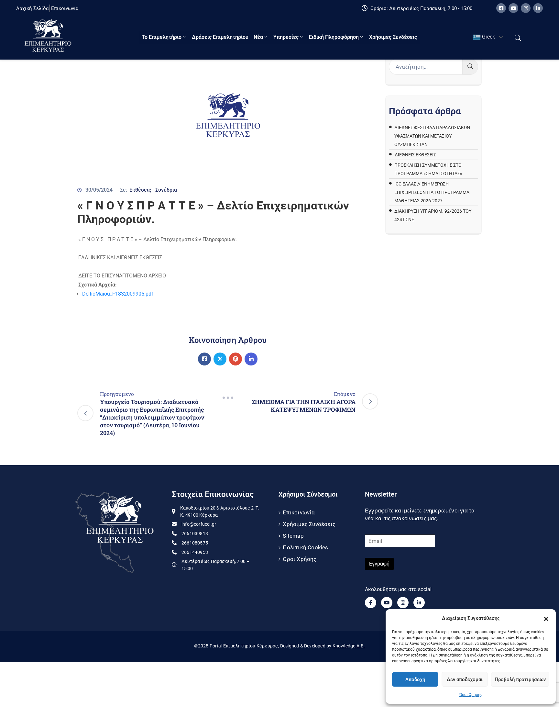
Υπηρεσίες (286, 37)
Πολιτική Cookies (305, 547)
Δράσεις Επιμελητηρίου (220, 37)
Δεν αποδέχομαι (465, 679)
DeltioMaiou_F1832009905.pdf (117, 294)
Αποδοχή (415, 679)
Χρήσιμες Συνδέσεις (393, 37)
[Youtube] (513, 8)
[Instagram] (526, 8)
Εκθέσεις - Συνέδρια (153, 190)
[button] (546, 618)
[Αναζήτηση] (470, 67)
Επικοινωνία (299, 512)
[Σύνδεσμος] (204, 359)
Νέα (258, 37)
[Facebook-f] (370, 602)
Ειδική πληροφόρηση (334, 37)
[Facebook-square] (501, 8)
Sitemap (293, 536)
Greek (488, 37)
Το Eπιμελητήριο (161, 37)
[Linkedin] (538, 8)
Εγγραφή (379, 564)
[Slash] (228, 398)
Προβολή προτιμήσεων (520, 679)
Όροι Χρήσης (470, 694)
